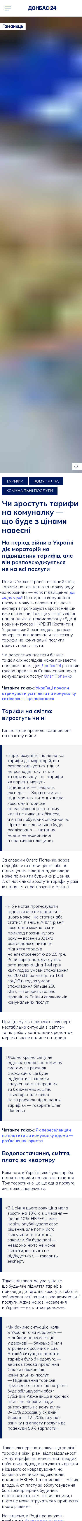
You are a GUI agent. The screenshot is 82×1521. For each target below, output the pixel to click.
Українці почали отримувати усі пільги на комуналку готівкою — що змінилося (39, 693)
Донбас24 (52, 665)
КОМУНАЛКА (46, 481)
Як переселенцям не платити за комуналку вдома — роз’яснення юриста (37, 1135)
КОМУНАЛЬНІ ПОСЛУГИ (29, 490)
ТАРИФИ (14, 481)
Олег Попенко (58, 676)
